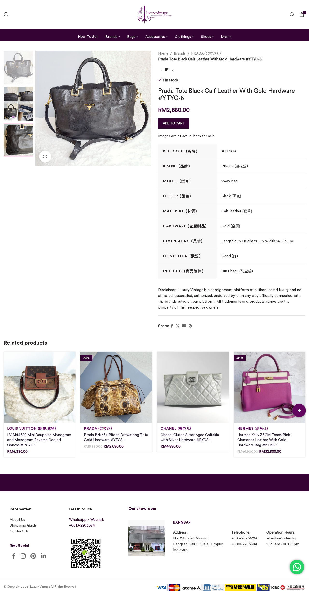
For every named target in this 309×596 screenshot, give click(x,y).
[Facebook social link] (172, 326)
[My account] (6, 14)
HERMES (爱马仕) (252, 428)
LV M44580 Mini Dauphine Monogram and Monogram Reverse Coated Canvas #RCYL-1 (39, 440)
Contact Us (19, 531)
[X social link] (178, 326)
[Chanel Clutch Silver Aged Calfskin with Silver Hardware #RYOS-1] (193, 388)
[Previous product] (161, 70)
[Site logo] (154, 14)
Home (163, 53)
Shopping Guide (23, 525)
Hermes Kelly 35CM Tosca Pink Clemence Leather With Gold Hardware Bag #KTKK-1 (263, 440)
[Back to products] (167, 70)
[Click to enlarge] (45, 157)
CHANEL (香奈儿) (176, 428)
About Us (17, 520)
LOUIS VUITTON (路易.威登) (31, 428)
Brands (180, 53)
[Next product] (173, 70)
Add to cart (173, 123)
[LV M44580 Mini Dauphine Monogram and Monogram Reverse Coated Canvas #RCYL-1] (40, 388)
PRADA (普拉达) (204, 53)
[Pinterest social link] (190, 326)
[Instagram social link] (23, 556)
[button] (299, 410)
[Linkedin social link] (43, 556)
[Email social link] (184, 326)
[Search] (292, 14)
